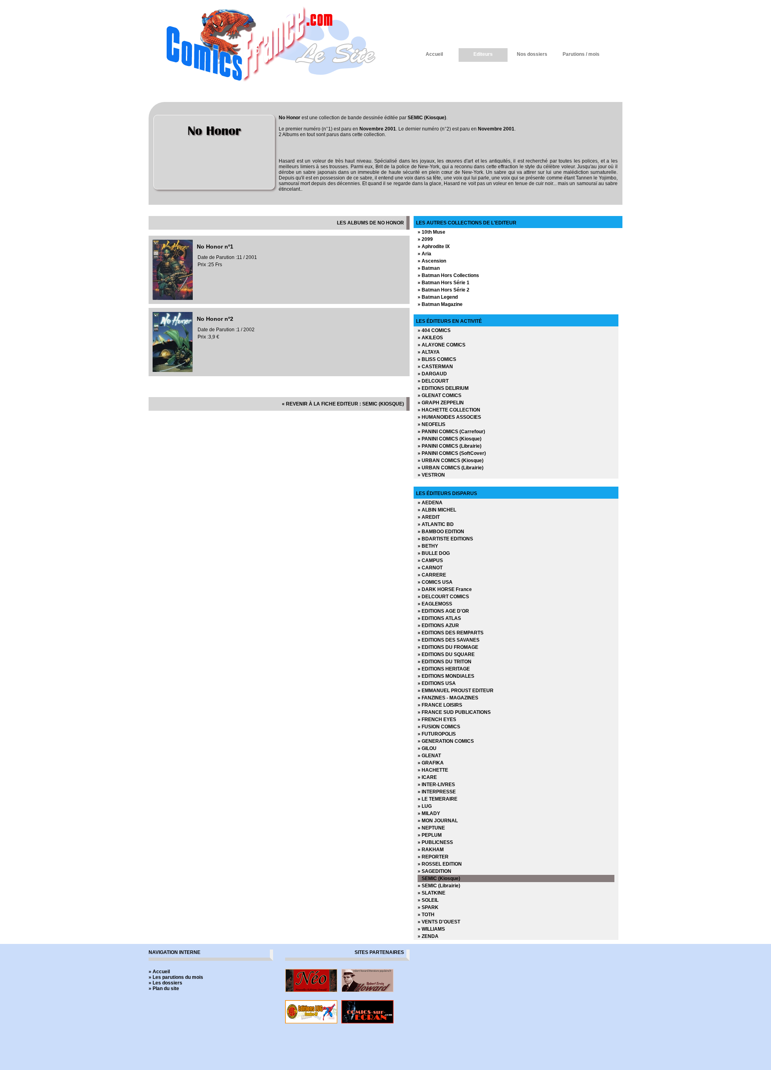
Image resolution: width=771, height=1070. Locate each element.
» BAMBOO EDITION (441, 531)
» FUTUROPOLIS (437, 734)
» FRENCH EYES (437, 719)
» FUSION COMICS (439, 727)
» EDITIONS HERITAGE (444, 669)
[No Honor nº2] (173, 370)
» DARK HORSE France (445, 589)
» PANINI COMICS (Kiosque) (449, 439)
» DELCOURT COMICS (443, 596)
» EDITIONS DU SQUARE (446, 654)
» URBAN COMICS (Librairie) (450, 468)
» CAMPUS (430, 560)
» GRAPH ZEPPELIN (441, 403)
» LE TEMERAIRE (437, 799)
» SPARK (428, 907)
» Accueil (159, 971)
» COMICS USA (435, 582)
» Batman (429, 268)
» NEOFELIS (431, 424)
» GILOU (427, 748)
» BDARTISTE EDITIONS (445, 539)
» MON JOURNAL (438, 820)
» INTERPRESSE (437, 792)
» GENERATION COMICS (446, 741)
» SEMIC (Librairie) (439, 886)
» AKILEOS (430, 337)
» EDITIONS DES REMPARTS (450, 633)
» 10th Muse (431, 232)
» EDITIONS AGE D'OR (443, 611)
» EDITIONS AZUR (438, 625)
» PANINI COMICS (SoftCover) (452, 453)
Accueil (434, 54)
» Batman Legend (438, 297)
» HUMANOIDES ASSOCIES (449, 417)
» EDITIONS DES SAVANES (448, 640)
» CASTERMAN (435, 366)
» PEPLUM (430, 835)
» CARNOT (430, 568)
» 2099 (425, 239)
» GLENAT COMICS (439, 395)
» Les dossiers (165, 983)
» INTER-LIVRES (436, 784)
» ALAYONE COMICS (441, 345)
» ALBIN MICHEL (437, 510)
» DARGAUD (432, 374)
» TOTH (426, 914)
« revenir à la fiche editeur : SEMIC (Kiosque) (343, 404)
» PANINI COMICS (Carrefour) (451, 431)
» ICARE (427, 777)
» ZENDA (428, 936)
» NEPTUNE (431, 828)
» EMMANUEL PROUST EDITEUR (456, 690)
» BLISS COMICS (437, 359)
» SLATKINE (431, 893)
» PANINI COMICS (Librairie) (449, 446)
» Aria (424, 254)
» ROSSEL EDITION (440, 864)
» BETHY (428, 546)
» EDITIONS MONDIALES (446, 676)
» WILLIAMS (431, 929)
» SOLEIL (428, 900)
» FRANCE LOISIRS (440, 705)
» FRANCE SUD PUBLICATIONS (454, 712)
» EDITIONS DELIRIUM (443, 388)
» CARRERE (432, 575)
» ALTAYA (429, 352)
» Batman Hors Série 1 (443, 282)
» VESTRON (431, 475)
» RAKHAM (431, 849)
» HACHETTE (433, 770)
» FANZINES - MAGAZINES (448, 698)
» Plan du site (164, 988)
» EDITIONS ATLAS (439, 618)
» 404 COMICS (434, 330)
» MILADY (429, 813)
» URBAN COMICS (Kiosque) (450, 460)
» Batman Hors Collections (448, 275)
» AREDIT (429, 517)
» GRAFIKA (431, 763)
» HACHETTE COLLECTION (449, 410)
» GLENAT (429, 755)
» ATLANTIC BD (436, 524)
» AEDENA (430, 502)
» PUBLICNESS (435, 842)
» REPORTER (433, 857)
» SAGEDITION (434, 871)
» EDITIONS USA (437, 683)
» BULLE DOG (434, 553)
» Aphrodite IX (434, 246)
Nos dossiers (532, 54)
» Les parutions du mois (176, 977)
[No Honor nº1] (173, 298)
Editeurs (483, 54)
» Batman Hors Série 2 (443, 290)
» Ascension (432, 261)
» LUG (425, 806)
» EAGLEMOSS (435, 604)
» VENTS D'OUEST (439, 922)
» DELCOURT (433, 381)
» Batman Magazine (440, 304)
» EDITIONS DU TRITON (444, 661)
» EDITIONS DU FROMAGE (448, 647)
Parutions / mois (581, 54)
